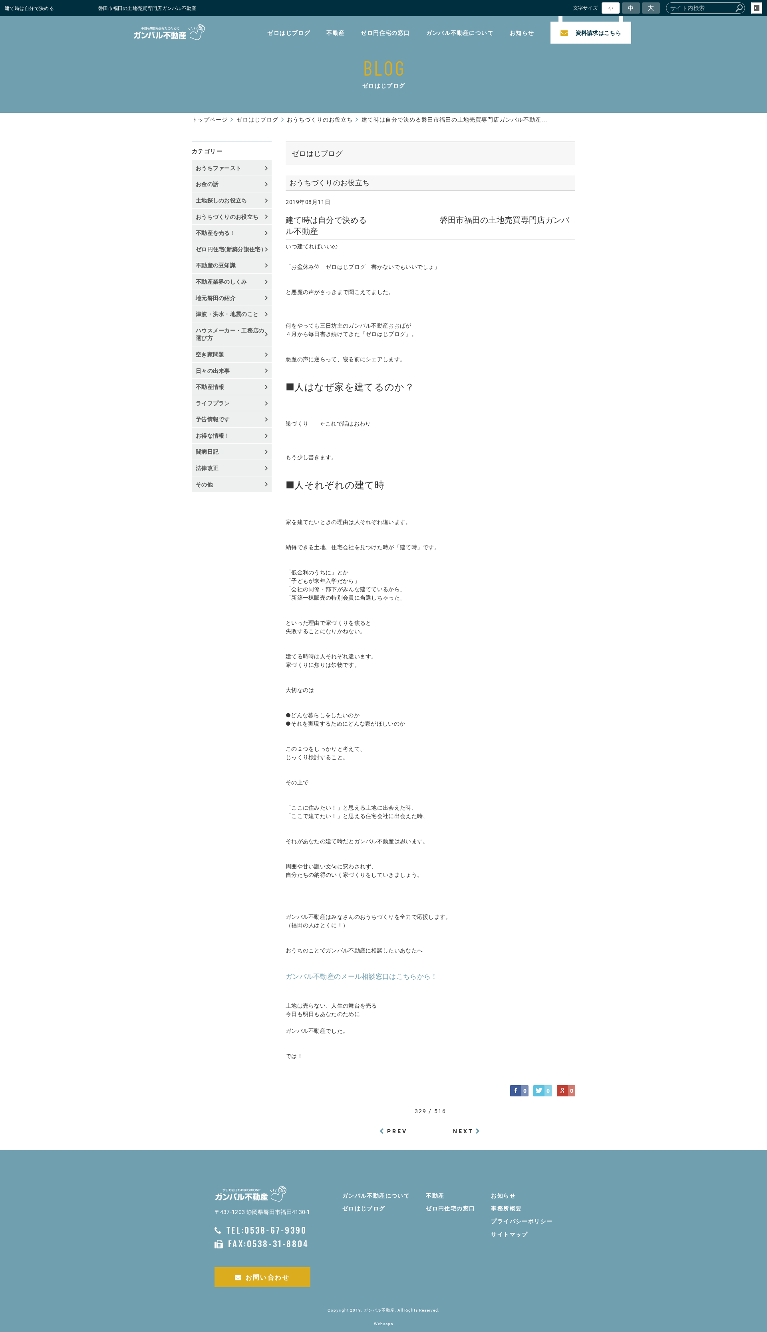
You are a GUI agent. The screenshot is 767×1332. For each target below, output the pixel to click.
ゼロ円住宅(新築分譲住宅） (231, 249)
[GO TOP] (747, 1250)
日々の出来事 (213, 370)
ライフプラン (213, 403)
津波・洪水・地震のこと (227, 314)
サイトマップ (509, 1234)
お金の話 (207, 184)
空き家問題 (210, 354)
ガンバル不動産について (460, 32)
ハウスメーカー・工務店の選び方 (230, 334)
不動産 (335, 32)
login (756, 8)
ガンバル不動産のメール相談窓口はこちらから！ (362, 976)
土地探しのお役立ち (221, 200)
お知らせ (522, 32)
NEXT (463, 1131)
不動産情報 (210, 386)
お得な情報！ (213, 435)
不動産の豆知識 (216, 265)
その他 (207, 484)
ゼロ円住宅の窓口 (385, 32)
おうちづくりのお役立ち (227, 216)
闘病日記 (207, 451)
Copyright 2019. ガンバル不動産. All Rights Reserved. (384, 1310)
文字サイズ (585, 8)
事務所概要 (506, 1208)
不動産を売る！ (216, 232)
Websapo (383, 1324)
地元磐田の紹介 (216, 298)
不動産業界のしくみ (221, 281)
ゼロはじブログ (288, 32)
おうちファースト (218, 168)
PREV (397, 1131)
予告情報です (213, 419)
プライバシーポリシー (521, 1221)
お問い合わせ (268, 1277)
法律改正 (207, 468)
